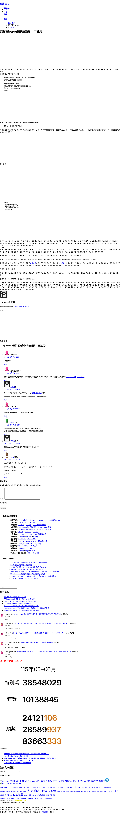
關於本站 (2, 798)
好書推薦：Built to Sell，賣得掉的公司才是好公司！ (27, 569)
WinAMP (21, 536)
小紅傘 (20, 522)
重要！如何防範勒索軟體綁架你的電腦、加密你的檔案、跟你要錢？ (26, 754)
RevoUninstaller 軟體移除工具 (36, 541)
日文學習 (94, 791)
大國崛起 (33, 263)
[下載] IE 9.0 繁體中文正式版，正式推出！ (24, 578)
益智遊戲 (18, 794)
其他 (13, 23)
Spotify (35, 536)
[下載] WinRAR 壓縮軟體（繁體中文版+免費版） (20, 599)
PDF (92, 787)
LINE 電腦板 (22, 520)
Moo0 (20, 546)
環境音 (7, 795)
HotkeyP (21, 544)
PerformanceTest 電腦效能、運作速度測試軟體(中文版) (21, 606)
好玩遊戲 (33, 790)
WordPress (49, 798)
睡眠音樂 (26, 795)
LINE (82, 787)
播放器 (89, 791)
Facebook (28, 787)
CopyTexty (37, 544)
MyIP (5, 13)
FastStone (28, 532)
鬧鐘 (54, 795)
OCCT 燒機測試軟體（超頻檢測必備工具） (18, 603)
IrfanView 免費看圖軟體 (26, 529)
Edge (27, 551)
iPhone (77, 787)
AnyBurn (30, 548)
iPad (71, 787)
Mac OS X (87, 787)
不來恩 (11, 27)
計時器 (47, 795)
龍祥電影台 (62, 263)
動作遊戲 (19, 791)
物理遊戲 (2, 795)
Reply (5, 364)
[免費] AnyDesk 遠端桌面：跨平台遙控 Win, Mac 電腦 (21, 610)
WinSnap (36, 532)
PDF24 (40, 527)
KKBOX (29, 536)
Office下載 (47, 527)
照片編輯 (114, 791)
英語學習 (34, 795)
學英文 (63, 791)
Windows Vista (107, 787)
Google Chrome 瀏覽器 (48, 787)
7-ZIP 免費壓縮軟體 (39, 525)
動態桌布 (25, 791)
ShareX (20, 532)
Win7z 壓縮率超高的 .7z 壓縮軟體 (21, 565)
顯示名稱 (3, 503)
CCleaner (21, 541)
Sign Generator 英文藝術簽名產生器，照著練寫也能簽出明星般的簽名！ (37, 614)
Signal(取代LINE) (54, 520)
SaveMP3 (36, 553)
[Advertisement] (56, 49)
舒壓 (30, 795)
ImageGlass (40, 529)
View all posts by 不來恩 (21, 306)
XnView (48, 529)
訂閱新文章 (30, 798)
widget (96, 787)
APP (20, 787)
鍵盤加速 (29, 544)
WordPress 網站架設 (5, 791)
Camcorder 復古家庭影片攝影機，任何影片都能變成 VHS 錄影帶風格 (33, 576)
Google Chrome (36, 787)
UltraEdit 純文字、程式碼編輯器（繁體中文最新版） (21, 601)
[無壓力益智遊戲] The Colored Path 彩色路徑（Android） (28, 567)
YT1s (29, 553)
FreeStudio (22, 539)
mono (12, 423)
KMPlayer (7, 9)
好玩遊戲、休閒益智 (48, 791)
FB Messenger (41, 520)
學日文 (58, 791)
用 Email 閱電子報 (39, 798)
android (4, 787)
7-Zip (5, 11)
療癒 (11, 795)
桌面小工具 (103, 791)
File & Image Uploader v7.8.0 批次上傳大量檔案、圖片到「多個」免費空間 (34, 571)
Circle (12, 457)
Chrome (21, 551)
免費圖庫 (13, 791)
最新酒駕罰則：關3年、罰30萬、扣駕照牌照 (18, 760)
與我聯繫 (45, 812)
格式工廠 (34, 546)
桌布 (98, 791)
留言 (2, 499)
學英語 (67, 791)
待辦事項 (72, 791)
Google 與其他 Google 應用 (62, 787)
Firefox (32, 551)
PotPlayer (6, 8)
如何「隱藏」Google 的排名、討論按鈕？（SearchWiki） (29, 562)
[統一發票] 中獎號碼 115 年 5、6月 (15, 597)
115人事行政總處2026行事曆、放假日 (16, 756)
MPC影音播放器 (40, 534)
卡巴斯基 (28, 522)
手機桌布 (77, 791)
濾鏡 (108, 791)
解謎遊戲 (41, 795)
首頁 (5, 19)
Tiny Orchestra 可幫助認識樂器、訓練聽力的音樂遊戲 (27, 574)
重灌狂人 (4, 4)
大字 (5, 15)
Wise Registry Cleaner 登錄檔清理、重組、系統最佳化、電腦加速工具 (26, 608)
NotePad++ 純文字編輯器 (27, 527)
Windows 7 (101, 787)
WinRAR (21, 525)
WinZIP (28, 525)
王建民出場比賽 (37, 393)
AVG (34, 522)
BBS (24, 787)
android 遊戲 (13, 787)
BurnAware (22, 548)
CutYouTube (31, 539)
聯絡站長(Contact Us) (13, 798)
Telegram (32, 520)
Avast (39, 522)
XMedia (26, 546)
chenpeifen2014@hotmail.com (75, 377)
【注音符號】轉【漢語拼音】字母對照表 (17, 763)
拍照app (83, 791)
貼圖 (51, 795)
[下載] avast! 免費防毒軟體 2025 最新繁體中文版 (37, 642)
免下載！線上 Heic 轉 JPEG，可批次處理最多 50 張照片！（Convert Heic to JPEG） (41, 623)
